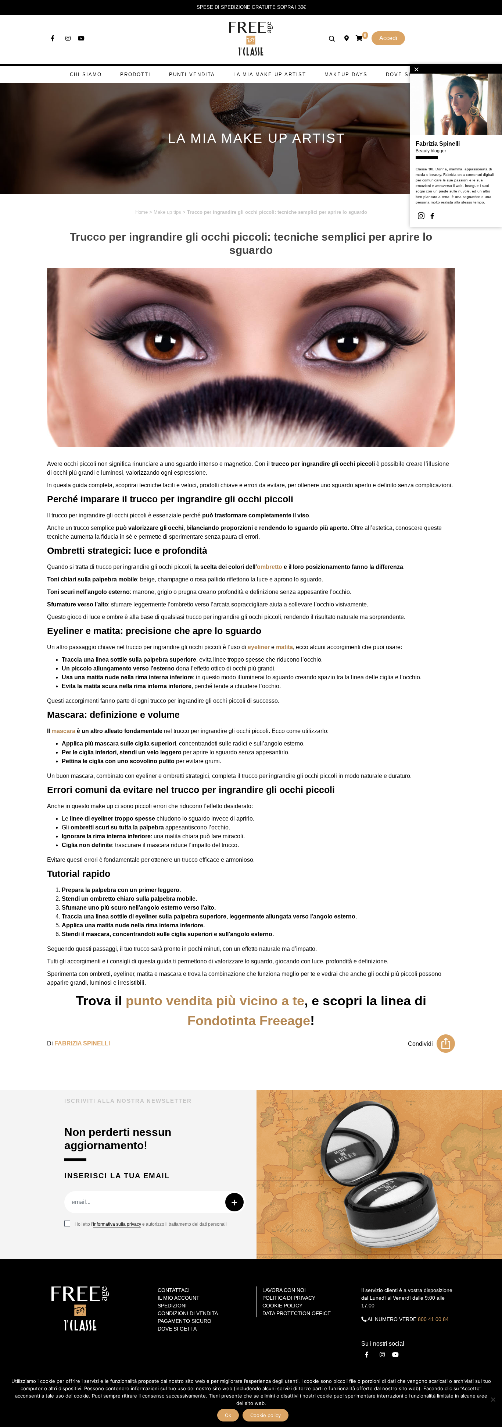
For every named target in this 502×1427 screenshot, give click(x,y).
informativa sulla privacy (117, 1224)
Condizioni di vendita (188, 1313)
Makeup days (345, 74)
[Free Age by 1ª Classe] (251, 38)
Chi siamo (86, 74)
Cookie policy (265, 1415)
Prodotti (135, 74)
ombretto (269, 567)
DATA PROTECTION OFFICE (296, 1313)
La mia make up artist (269, 74)
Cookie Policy (282, 1306)
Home (141, 212)
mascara (63, 731)
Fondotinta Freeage (248, 1020)
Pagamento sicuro (184, 1321)
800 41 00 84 (433, 1319)
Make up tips (167, 212)
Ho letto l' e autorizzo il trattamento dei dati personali (151, 1224)
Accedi (388, 38)
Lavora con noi (284, 1290)
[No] (492, 1399)
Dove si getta (409, 74)
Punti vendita (192, 74)
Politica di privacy (288, 1298)
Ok (228, 1415)
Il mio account (179, 1298)
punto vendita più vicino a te (215, 1000)
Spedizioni (172, 1306)
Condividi (420, 1044)
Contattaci (174, 1290)
